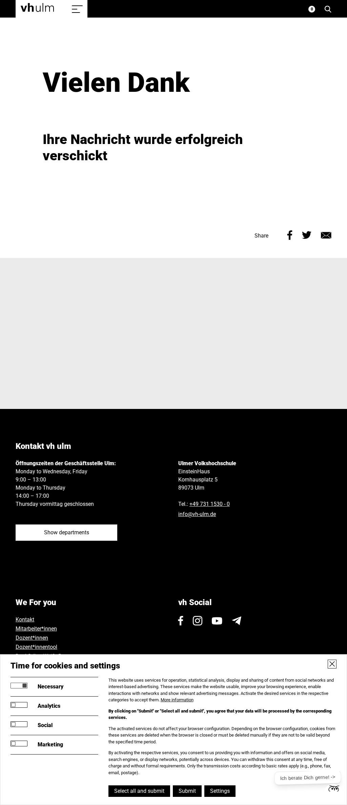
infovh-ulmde (197, 514)
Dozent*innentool (36, 647)
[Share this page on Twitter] (306, 234)
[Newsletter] (236, 621)
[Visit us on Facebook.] (180, 621)
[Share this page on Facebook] (289, 234)
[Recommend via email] (326, 234)
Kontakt (25, 619)
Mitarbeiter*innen (36, 628)
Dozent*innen (32, 638)
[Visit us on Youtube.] (217, 621)
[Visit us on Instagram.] (197, 621)
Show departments (66, 532)
